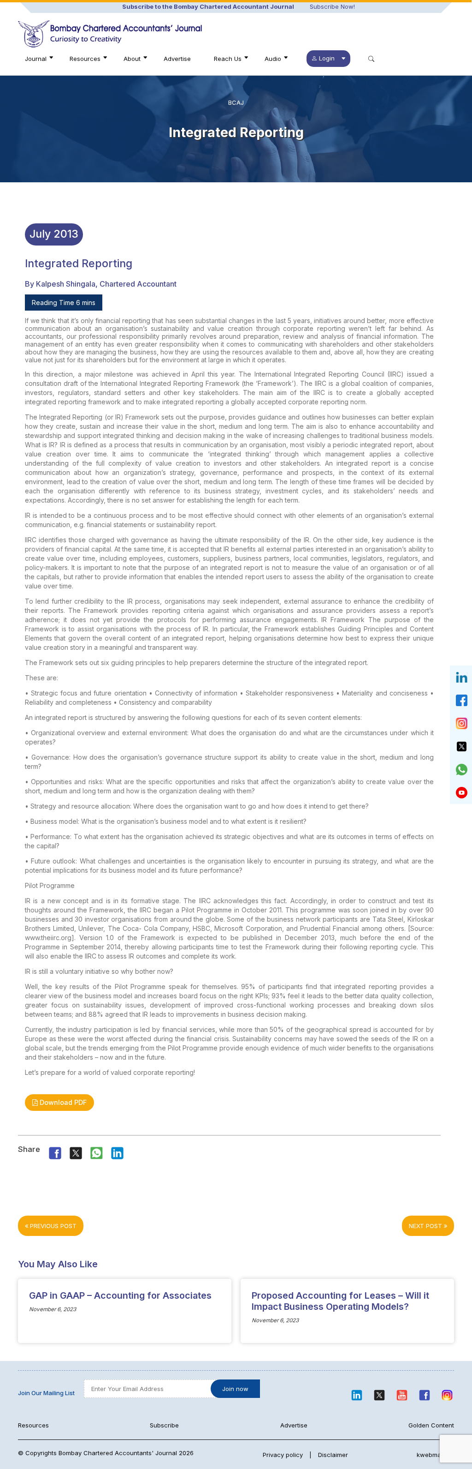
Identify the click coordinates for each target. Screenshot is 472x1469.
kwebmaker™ (435, 1454)
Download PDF (62, 1102)
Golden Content (431, 1425)
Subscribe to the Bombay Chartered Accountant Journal (208, 6)
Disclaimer (333, 1454)
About (132, 58)
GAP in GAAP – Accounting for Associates (120, 1295)
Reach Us (228, 58)
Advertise (177, 58)
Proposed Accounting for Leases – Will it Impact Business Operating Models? (340, 1301)
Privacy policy (283, 1454)
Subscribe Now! (332, 6)
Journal (36, 58)
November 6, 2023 (52, 1309)
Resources (85, 58)
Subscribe (164, 1425)
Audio (273, 58)
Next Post (426, 1225)
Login (326, 58)
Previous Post (52, 1225)
